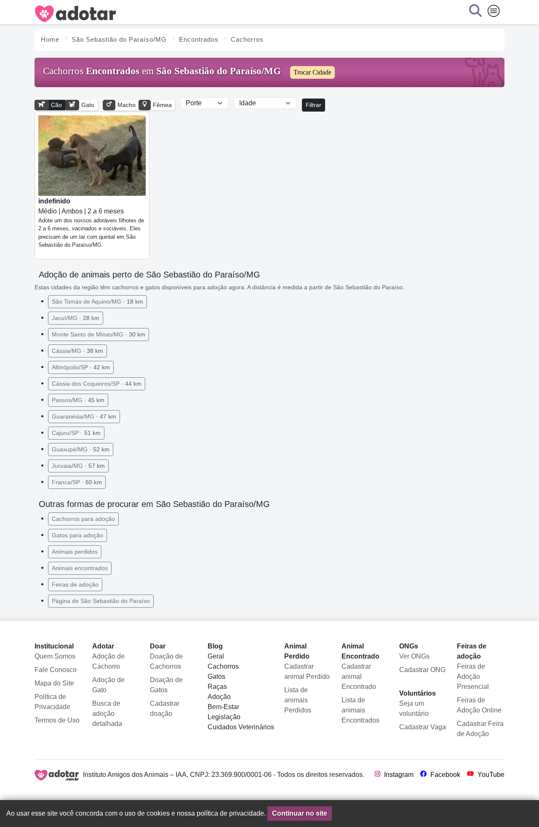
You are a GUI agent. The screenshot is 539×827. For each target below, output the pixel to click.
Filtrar (313, 104)
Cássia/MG (77, 350)
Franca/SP (77, 482)
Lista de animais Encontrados (360, 710)
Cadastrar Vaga (422, 727)
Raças (217, 686)
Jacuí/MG (75, 318)
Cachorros (223, 666)
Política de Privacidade (52, 701)
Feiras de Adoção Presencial (473, 676)
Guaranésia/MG (84, 416)
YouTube (490, 774)
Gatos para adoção (77, 535)
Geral (216, 656)
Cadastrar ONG (422, 669)
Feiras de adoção (75, 584)
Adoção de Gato (108, 685)
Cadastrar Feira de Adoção (480, 728)
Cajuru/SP (76, 433)
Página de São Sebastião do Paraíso (101, 601)
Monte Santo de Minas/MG (98, 334)
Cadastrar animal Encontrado (359, 676)
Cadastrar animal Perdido (307, 671)
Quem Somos (55, 656)
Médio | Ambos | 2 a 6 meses (91, 222)
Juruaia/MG (78, 465)
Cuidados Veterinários (241, 727)
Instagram (398, 774)
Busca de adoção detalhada (107, 713)
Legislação (224, 716)
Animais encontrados (80, 568)
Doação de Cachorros (166, 661)
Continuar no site (299, 813)
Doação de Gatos (166, 685)
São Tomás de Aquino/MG (97, 301)
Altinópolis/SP (81, 367)
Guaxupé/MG (80, 449)
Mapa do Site (54, 683)
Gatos (216, 676)
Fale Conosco (56, 669)
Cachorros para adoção (83, 518)
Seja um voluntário (414, 708)
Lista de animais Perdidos (297, 700)
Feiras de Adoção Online (479, 705)
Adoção (219, 696)
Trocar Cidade (312, 72)
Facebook (444, 774)
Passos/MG (78, 400)
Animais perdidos (75, 551)
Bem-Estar (223, 706)
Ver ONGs (414, 656)
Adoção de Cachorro (108, 661)
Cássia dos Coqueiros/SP (96, 383)
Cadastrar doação (164, 708)
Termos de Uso (57, 720)
